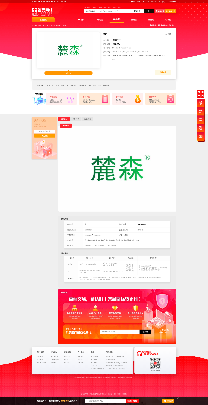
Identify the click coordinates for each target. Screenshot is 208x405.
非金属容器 (82, 85)
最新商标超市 (55, 360)
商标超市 (117, 19)
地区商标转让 (55, 357)
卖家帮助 (40, 357)
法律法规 (94, 366)
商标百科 (94, 360)
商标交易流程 (41, 363)
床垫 (62, 85)
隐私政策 (80, 363)
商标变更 (67, 360)
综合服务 (134, 19)
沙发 (57, 85)
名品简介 (80, 357)
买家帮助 (40, 360)
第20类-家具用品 (54, 25)
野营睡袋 (106, 85)
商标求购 (161, 11)
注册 (138, 2)
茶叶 (105, 7)
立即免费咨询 (132, 401)
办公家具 (73, 85)
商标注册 (100, 19)
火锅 (114, 7)
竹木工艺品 (92, 85)
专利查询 (151, 19)
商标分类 (146, 2)
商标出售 (172, 11)
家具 (48, 85)
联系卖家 (163, 72)
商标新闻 (94, 363)
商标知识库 (94, 357)
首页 (82, 19)
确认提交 (45, 136)
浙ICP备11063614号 (120, 394)
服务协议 (80, 360)
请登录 (133, 2)
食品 (119, 7)
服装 (94, 7)
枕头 (99, 85)
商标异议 (67, 363)
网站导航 (154, 2)
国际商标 (53, 363)
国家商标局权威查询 (97, 369)
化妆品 (99, 7)
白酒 (109, 7)
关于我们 (168, 19)
